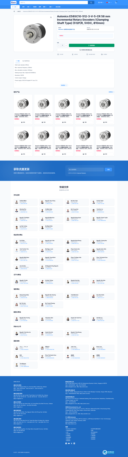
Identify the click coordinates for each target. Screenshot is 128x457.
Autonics (60, 29)
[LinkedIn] (74, 443)
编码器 (19, 11)
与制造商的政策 (69, 430)
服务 (50, 6)
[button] (33, 33)
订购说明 (93, 435)
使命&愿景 (68, 437)
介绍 (28, 6)
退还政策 (93, 439)
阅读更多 (63, 85)
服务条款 (79, 173)
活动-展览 (58, 6)
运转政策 (93, 437)
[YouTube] (69, 443)
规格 (19, 60)
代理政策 (68, 435)
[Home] (14, 11)
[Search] (91, 2)
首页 (23, 6)
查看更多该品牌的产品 (69, 29)
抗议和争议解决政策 (96, 428)
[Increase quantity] (66, 45)
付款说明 (68, 433)
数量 (58, 42)
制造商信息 (27, 60)
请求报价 (92, 45)
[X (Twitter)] (71, 443)
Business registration (71, 428)
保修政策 (68, 439)
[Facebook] (66, 443)
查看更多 (111, 92)
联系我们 (93, 433)
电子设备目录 (94, 432)
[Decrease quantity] (58, 45)
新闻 (44, 6)
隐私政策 (84, 173)
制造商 (34, 6)
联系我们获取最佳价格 (86, 50)
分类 (15, 6)
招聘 (40, 6)
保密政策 (68, 440)
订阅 (108, 169)
